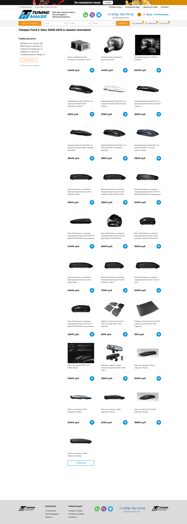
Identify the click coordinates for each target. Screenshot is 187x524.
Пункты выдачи (52, 514)
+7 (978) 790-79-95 (120, 14)
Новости (48, 517)
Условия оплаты (115, 7)
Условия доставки (132, 7)
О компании (50, 511)
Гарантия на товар (150, 7)
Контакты (165, 7)
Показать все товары (30, 65)
